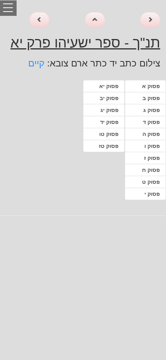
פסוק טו (109, 134)
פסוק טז (109, 146)
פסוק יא (109, 86)
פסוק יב (109, 98)
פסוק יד (109, 122)
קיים (36, 63)
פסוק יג (109, 110)
